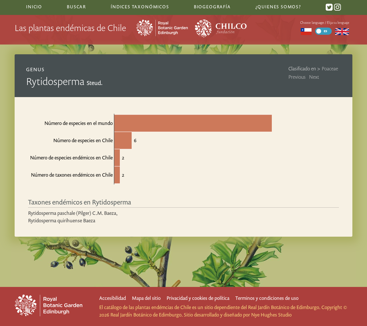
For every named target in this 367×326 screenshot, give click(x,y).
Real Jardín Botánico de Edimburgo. (284, 307)
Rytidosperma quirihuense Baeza (61, 220)
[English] (342, 31)
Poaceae (330, 68)
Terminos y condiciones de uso (266, 298)
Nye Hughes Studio (271, 314)
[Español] (306, 31)
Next (314, 77)
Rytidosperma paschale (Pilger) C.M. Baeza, (73, 213)
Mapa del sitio (146, 298)
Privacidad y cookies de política (198, 298)
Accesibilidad (112, 298)
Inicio (34, 6)
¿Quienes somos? (278, 6)
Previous (297, 77)
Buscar (76, 6)
